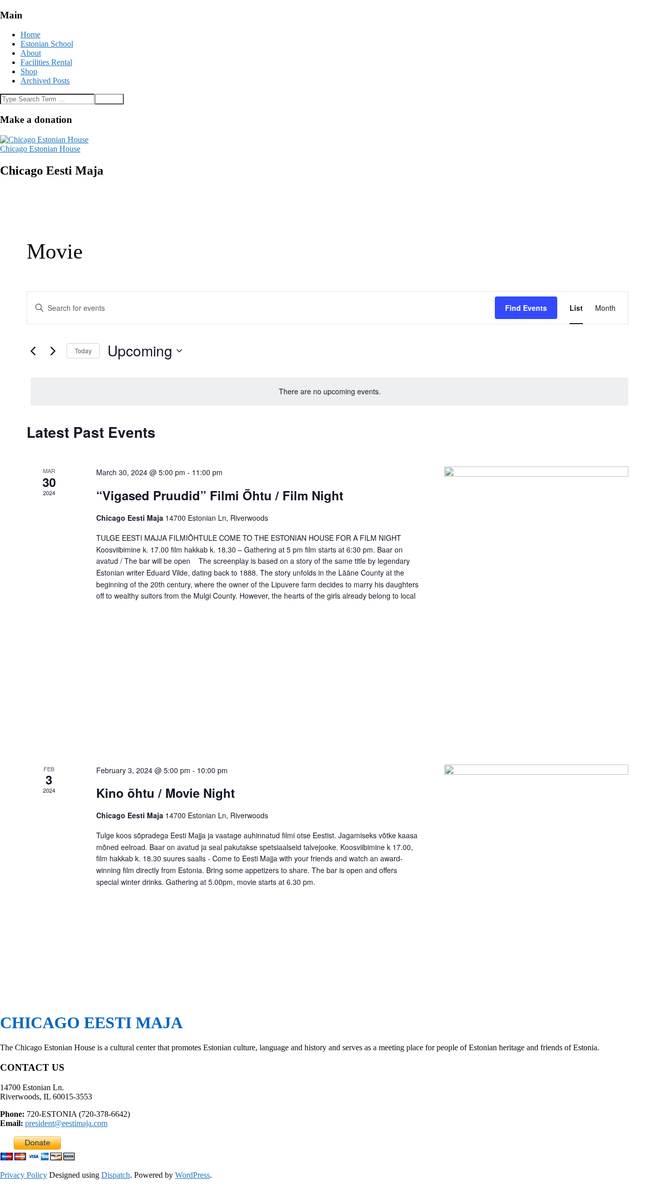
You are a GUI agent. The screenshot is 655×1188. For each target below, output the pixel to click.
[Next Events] (53, 351)
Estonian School (46, 43)
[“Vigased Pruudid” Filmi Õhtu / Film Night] (536, 602)
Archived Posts (45, 80)
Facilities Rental (46, 62)
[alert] (329, 391)
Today (83, 350)
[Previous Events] (33, 351)
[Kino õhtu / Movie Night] (536, 823)
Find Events (526, 308)
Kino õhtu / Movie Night (165, 792)
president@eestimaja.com (66, 1123)
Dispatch (115, 1175)
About (30, 53)
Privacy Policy (23, 1175)
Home (30, 34)
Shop (28, 71)
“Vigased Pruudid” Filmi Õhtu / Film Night (219, 495)
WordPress (192, 1175)
